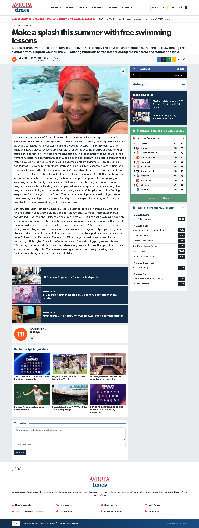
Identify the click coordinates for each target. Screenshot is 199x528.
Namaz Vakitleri (111, 505)
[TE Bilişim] (20, 334)
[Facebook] (14, 469)
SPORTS (83, 7)
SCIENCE (127, 7)
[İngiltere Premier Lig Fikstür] (183, 208)
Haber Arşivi (154, 511)
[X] (19, 469)
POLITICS (56, 7)
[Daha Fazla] (174, 59)
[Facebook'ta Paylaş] (159, 59)
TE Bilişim (35, 332)
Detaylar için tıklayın (159, 198)
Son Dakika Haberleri (113, 511)
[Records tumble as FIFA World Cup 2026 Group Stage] (70, 394)
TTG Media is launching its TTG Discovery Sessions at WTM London (134, 19)
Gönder (20, 452)
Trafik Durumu (154, 505)
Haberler (16, 26)
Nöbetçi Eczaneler (23, 505)
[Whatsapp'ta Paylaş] (168, 59)
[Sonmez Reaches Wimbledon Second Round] (32, 394)
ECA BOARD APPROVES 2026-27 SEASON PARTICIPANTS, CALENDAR (106, 409)
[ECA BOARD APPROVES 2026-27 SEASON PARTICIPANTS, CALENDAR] (108, 394)
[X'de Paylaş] (163, 59)
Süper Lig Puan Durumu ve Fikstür (29, 511)
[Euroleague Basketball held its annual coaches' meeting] (108, 364)
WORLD (70, 7)
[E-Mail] (32, 338)
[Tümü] (183, 84)
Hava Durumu (66, 505)
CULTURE (112, 7)
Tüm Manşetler (66, 511)
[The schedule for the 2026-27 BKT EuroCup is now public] (32, 364)
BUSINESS (97, 7)
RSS (17, 523)
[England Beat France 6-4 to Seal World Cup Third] (70, 364)
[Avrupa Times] (22, 7)
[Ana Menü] (184, 8)
